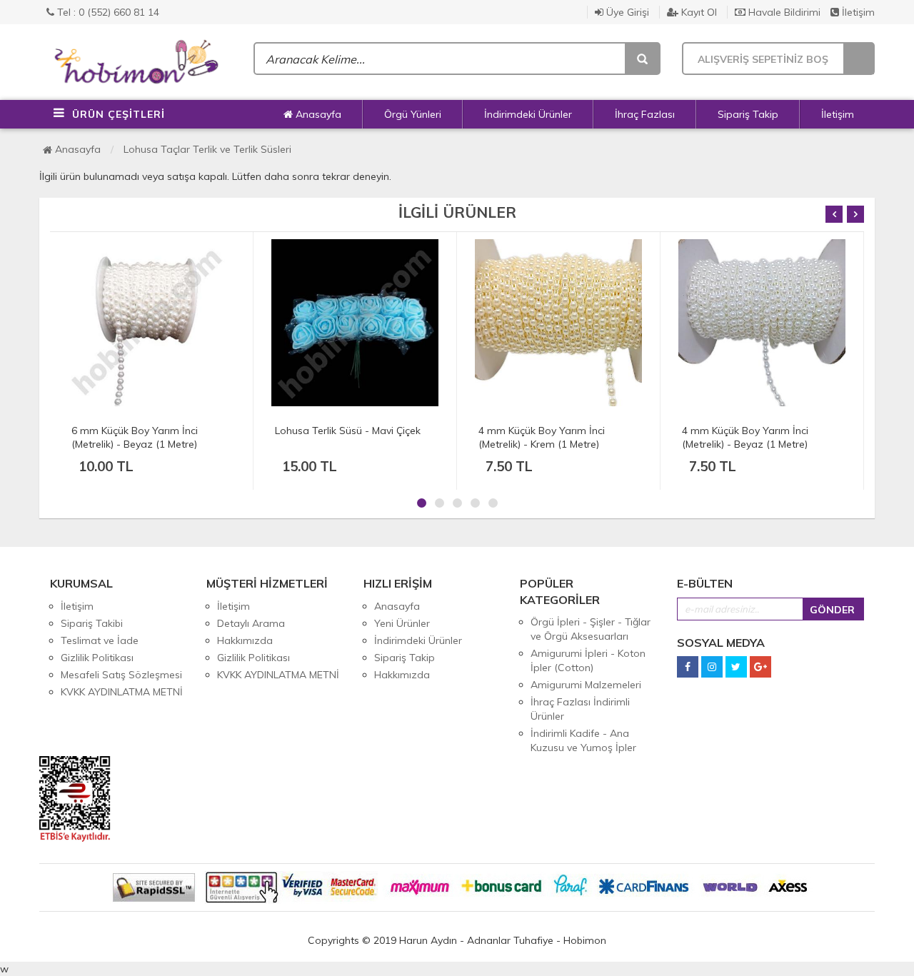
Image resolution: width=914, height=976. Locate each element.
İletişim (857, 12)
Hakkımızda (245, 640)
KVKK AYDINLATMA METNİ (122, 691)
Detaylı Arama (251, 623)
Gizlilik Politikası (97, 657)
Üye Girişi (626, 12)
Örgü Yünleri (412, 114)
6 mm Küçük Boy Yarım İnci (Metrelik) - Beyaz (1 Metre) (134, 437)
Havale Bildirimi (782, 12)
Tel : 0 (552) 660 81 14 (106, 12)
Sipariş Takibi (92, 623)
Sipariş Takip (748, 114)
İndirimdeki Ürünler (528, 114)
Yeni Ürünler (402, 623)
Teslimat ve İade (100, 640)
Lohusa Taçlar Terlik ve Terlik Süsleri (207, 149)
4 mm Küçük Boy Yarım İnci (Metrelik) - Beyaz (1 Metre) (745, 437)
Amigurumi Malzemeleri (586, 684)
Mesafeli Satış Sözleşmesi (121, 674)
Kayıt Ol (697, 12)
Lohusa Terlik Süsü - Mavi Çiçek (348, 430)
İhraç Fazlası (645, 114)
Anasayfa (317, 114)
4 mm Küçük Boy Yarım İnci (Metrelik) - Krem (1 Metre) (541, 437)
